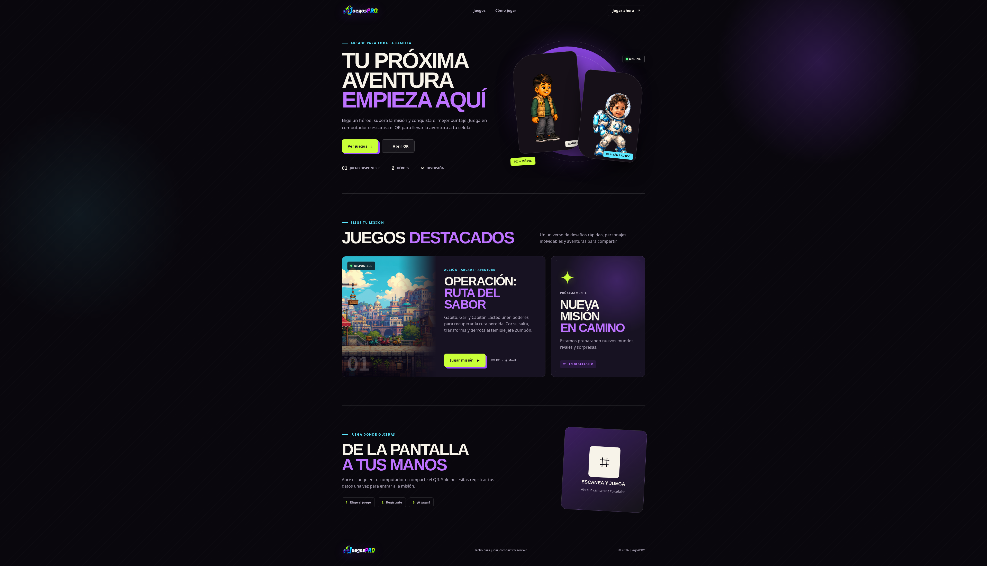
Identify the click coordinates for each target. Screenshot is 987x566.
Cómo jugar (505, 10)
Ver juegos (360, 146)
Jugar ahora (626, 10)
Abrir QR (398, 146)
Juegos (479, 10)
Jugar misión (465, 360)
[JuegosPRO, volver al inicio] (362, 10)
